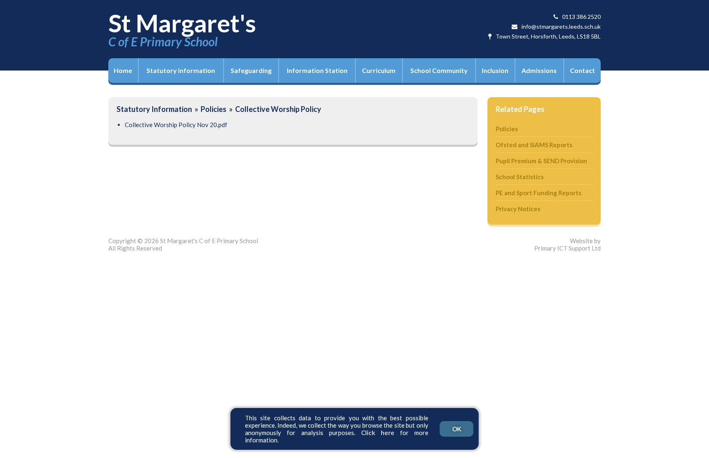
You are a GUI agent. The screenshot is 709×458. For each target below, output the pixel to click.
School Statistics (520, 176)
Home (123, 70)
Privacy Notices (518, 208)
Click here (377, 432)
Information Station (317, 70)
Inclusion (495, 70)
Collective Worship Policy (278, 109)
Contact (582, 70)
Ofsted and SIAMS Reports (534, 144)
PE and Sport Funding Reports (538, 192)
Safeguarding (251, 70)
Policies (213, 109)
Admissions (539, 70)
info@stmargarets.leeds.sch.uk (561, 26)
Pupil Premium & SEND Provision (541, 160)
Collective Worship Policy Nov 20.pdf (176, 124)
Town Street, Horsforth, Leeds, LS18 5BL (548, 36)
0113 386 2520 (581, 16)
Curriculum (379, 70)
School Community (439, 70)
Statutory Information (180, 70)
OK (456, 429)
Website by (567, 244)
